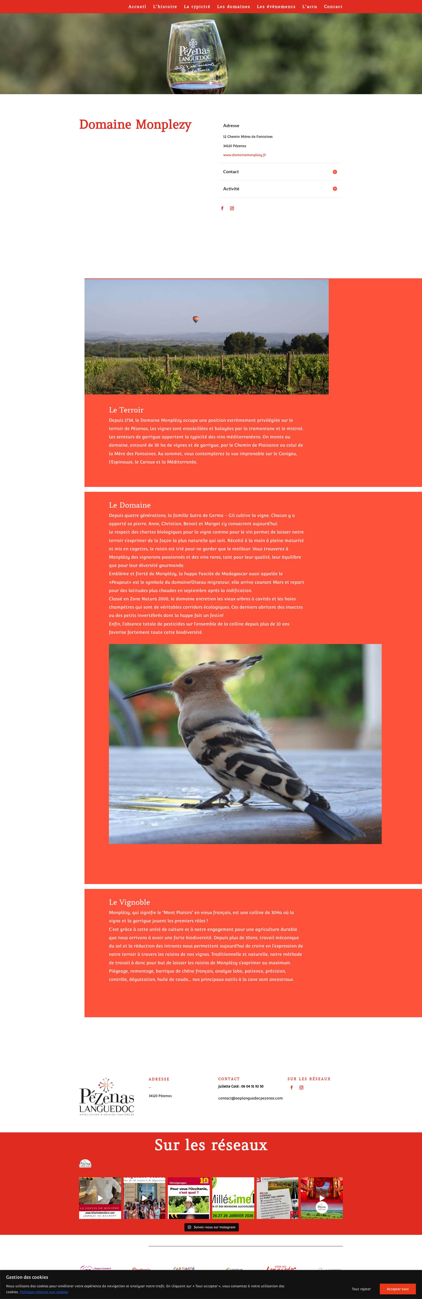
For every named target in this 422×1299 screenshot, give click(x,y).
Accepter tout (398, 1289)
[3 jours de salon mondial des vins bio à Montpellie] (233, 1198)
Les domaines (233, 7)
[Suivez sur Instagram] (232, 208)
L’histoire (165, 7)
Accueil (137, 7)
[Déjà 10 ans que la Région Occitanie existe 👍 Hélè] (189, 1198)
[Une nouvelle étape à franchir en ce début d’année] (322, 1198)
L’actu (309, 7)
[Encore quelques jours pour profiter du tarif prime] (145, 1198)
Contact (333, 7)
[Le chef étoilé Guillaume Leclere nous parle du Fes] (100, 1198)
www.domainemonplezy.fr (244, 155)
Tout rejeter (361, 1289)
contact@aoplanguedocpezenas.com (250, 1098)
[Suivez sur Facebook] (222, 208)
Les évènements (276, 7)
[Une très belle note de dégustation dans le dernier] (278, 1198)
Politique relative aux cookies (44, 1292)
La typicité (197, 7)
